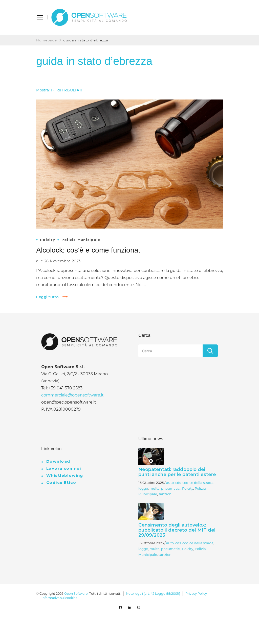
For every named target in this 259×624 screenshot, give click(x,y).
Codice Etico (61, 482)
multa (154, 488)
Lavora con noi (63, 468)
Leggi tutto (47, 297)
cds (178, 483)
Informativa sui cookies (59, 598)
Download (58, 461)
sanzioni (165, 494)
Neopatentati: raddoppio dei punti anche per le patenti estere (177, 472)
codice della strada (197, 483)
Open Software (76, 593)
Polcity (47, 239)
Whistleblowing (64, 475)
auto (170, 483)
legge (143, 488)
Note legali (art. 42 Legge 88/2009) (153, 593)
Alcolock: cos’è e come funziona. (88, 250)
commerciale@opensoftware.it (72, 395)
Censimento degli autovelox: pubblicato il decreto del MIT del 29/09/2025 (176, 530)
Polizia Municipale (80, 239)
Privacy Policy (196, 593)
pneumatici (171, 488)
